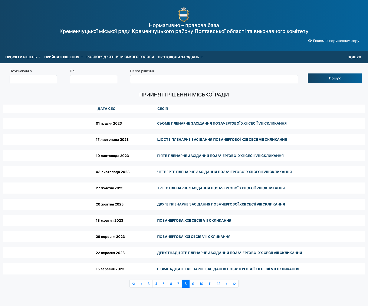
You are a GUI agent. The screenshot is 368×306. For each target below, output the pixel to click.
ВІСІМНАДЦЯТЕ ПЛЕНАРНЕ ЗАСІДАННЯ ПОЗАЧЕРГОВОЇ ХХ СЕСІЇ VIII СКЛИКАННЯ (228, 269)
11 (209, 284)
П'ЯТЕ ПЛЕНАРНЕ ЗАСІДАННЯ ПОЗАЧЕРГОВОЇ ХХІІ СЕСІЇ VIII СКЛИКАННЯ (220, 156)
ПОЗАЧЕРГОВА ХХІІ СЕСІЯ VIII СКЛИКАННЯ (194, 220)
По (72, 71)
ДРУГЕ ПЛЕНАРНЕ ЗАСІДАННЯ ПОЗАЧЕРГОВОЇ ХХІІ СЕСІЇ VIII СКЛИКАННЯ (221, 204)
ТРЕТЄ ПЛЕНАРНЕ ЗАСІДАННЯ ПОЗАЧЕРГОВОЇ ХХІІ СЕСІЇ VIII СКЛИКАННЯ (221, 188)
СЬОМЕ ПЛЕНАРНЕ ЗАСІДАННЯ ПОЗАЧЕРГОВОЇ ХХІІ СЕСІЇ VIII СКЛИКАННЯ (222, 123)
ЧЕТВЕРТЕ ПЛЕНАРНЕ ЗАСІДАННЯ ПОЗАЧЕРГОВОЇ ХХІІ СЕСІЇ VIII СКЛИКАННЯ (224, 172)
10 (201, 284)
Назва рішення (142, 71)
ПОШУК (354, 57)
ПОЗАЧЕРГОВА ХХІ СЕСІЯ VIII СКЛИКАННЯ (193, 236)
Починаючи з (21, 71)
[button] (22, 57)
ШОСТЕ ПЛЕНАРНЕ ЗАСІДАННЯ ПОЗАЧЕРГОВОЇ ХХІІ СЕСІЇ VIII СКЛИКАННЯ (222, 139)
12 (218, 284)
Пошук (335, 78)
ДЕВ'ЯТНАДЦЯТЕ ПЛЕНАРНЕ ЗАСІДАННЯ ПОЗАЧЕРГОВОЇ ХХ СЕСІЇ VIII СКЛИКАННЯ (229, 253)
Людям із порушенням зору (335, 41)
